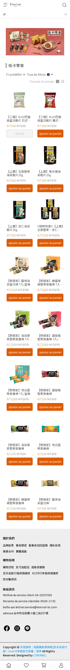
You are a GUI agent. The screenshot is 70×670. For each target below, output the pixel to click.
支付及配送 (22, 567)
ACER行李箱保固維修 (45, 573)
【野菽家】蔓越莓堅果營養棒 (49, 391)
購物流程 (8, 567)
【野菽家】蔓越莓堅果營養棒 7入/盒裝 (49, 337)
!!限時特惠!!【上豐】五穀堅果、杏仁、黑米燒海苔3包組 (50, 228)
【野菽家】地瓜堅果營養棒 (49, 446)
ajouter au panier (50, 133)
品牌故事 (8, 545)
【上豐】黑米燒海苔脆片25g (49, 173)
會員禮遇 (21, 545)
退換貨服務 (38, 567)
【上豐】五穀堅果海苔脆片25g (18, 173)
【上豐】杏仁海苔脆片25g (18, 228)
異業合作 (8, 551)
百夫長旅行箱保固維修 (16, 573)
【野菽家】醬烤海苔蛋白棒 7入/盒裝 (18, 282)
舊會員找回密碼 (38, 545)
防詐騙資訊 (10, 579)
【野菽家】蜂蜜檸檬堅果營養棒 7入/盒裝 (49, 282)
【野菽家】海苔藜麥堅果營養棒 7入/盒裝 (18, 337)
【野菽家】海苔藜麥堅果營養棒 (18, 446)
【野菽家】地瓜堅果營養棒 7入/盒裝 (18, 391)
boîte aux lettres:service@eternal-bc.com (30, 607)
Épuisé (19, 133)
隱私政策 (55, 545)
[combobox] (15, 74)
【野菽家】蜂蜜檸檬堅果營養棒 (18, 501)
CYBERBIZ (39, 655)
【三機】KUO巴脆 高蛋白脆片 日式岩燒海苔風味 (19, 118)
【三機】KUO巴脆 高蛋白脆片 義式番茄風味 (49, 118)
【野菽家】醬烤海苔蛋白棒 (49, 501)
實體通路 (21, 551)
